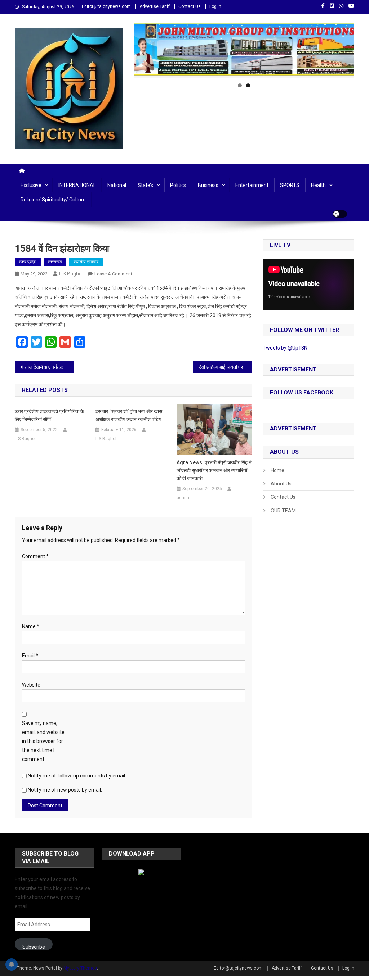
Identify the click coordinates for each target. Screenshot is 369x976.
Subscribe (33, 947)
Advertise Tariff (154, 6)
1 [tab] (240, 85)
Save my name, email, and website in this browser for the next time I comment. (43, 741)
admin (183, 497)
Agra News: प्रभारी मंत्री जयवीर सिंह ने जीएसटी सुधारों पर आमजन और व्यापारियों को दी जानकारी (214, 470)
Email (30, 655)
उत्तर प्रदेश (27, 261)
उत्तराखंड (55, 261)
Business (208, 185)
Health (318, 185)
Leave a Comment (113, 274)
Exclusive (31, 185)
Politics (178, 185)
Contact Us (189, 6)
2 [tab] (248, 85)
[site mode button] (340, 214)
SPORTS (289, 185)
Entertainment (251, 185)
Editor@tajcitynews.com (106, 6)
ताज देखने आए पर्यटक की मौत (49, 367)
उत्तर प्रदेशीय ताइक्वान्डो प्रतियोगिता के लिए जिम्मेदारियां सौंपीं (49, 415)
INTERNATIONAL (77, 185)
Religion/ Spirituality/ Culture (53, 199)
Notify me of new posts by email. (65, 790)
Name (30, 626)
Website (31, 685)
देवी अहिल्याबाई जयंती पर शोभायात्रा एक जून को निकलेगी (226, 367)
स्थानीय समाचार (86, 261)
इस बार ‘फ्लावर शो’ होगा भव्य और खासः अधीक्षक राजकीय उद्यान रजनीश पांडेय (129, 415)
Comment (35, 556)
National (116, 185)
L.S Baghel (71, 274)
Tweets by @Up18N (285, 348)
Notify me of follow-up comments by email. (77, 776)
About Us (281, 484)
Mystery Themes (80, 968)
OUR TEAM (283, 511)
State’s (145, 185)
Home (277, 470)
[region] (244, 50)
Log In (215, 6)
